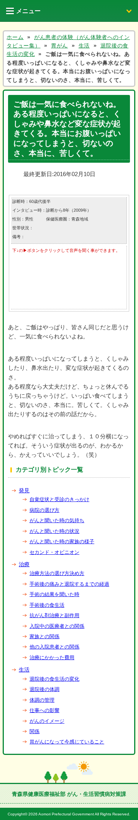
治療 (24, 564)
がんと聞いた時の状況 (54, 531)
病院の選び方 (44, 510)
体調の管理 (42, 700)
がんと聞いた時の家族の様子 (62, 541)
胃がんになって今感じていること (67, 742)
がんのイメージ (47, 721)
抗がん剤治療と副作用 (54, 615)
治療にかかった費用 (52, 657)
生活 (24, 669)
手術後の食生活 (47, 605)
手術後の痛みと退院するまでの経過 (69, 584)
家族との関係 (44, 636)
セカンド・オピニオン (54, 552)
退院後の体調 (44, 689)
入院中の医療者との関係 (57, 626)
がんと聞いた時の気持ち (57, 520)
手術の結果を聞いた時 (54, 594)
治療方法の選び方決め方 (57, 573)
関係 (34, 731)
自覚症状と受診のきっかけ (59, 499)
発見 (24, 490)
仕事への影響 (44, 710)
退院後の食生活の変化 (54, 679)
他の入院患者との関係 (54, 647)
